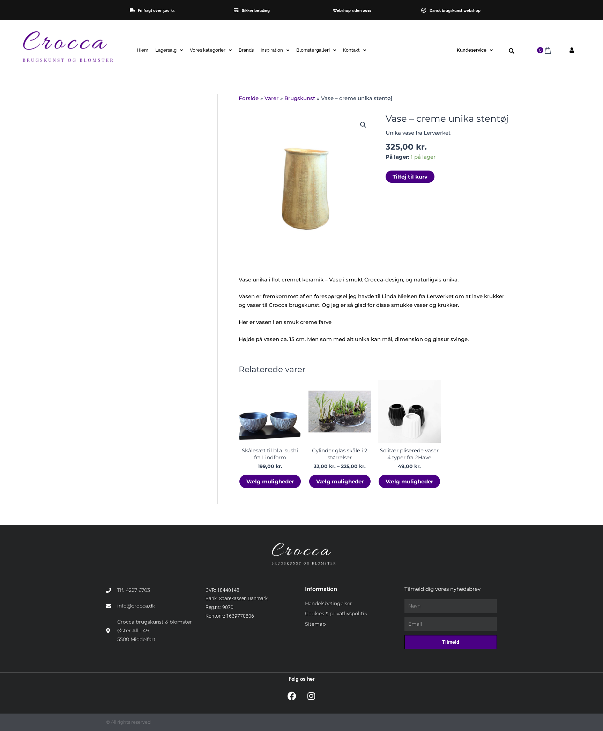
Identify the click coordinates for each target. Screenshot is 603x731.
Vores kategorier (207, 50)
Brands (246, 50)
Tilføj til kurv (410, 176)
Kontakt (351, 50)
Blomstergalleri (313, 50)
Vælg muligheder (270, 481)
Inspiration (272, 50)
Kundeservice (471, 50)
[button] (511, 51)
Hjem (142, 50)
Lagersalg (166, 50)
